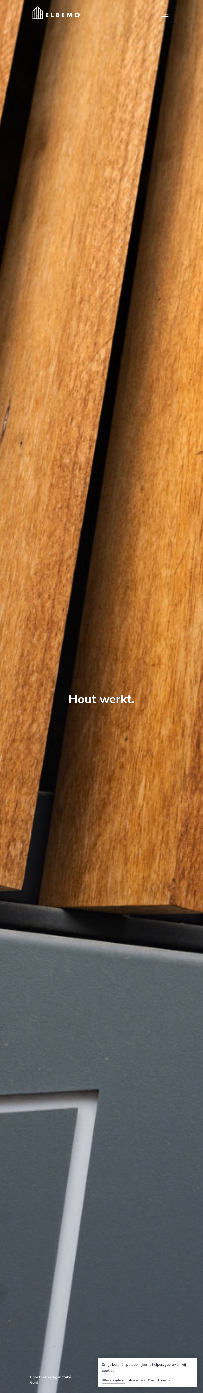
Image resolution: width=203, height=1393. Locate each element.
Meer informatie (159, 1380)
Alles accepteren (113, 1380)
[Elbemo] (56, 12)
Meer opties (136, 1380)
